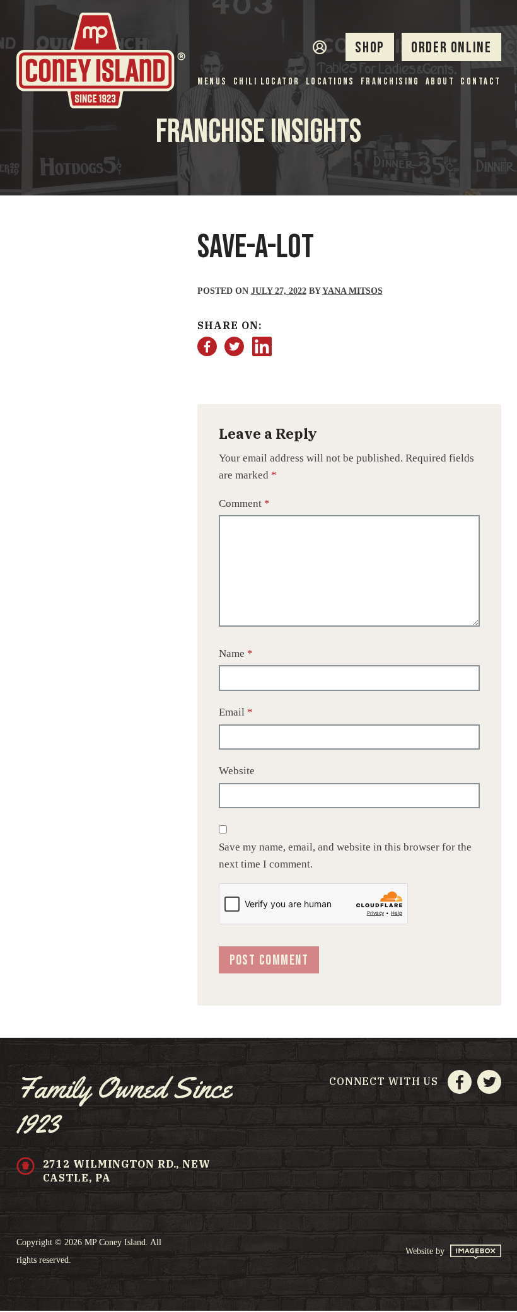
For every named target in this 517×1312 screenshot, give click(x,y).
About (440, 82)
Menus (212, 82)
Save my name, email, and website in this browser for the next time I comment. (345, 855)
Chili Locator (266, 82)
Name (236, 653)
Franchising (390, 82)
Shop (369, 47)
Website (237, 771)
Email (236, 712)
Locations (330, 82)
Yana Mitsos (352, 291)
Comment (244, 503)
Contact (480, 82)
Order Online (451, 47)
